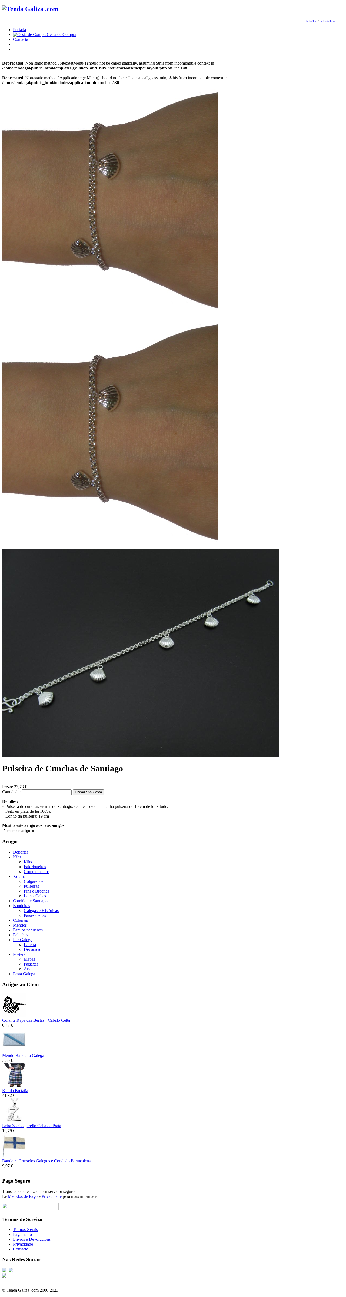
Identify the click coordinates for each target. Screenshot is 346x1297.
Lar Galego (22, 939)
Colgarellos (33, 881)
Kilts (17, 857)
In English (311, 20)
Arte (27, 969)
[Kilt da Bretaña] (14, 1085)
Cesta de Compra (61, 34)
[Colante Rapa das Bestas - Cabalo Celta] (14, 1015)
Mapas (29, 959)
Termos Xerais (25, 1229)
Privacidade (52, 1196)
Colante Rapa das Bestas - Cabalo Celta (36, 1020)
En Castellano (327, 20)
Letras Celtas (35, 896)
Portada (19, 29)
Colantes (20, 920)
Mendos (20, 925)
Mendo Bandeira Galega (23, 1055)
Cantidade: (12, 792)
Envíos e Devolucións (32, 1239)
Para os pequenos (28, 930)
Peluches (20, 935)
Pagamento (22, 1234)
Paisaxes (31, 964)
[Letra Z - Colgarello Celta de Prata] (14, 1121)
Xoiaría (19, 876)
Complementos (36, 871)
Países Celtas (35, 915)
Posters (19, 954)
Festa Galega (24, 973)
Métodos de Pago (23, 1196)
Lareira (30, 944)
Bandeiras (21, 905)
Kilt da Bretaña (15, 1090)
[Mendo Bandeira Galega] (14, 1050)
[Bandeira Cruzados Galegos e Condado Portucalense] (14, 1156)
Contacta (20, 39)
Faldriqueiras (35, 866)
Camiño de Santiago (30, 900)
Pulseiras (31, 886)
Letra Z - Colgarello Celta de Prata (31, 1125)
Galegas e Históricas (41, 910)
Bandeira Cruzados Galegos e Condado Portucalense (47, 1161)
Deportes (20, 852)
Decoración (34, 949)
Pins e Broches (36, 891)
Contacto (20, 1249)
